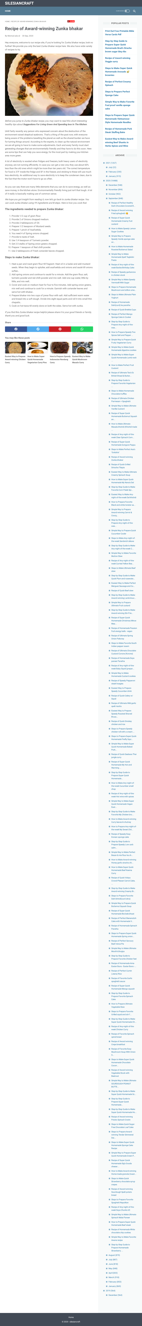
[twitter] (38, 329)
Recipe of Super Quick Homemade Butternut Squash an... (124, 416)
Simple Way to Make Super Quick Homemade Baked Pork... (122, 747)
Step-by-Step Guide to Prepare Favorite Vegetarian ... (123, 383)
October (115, 194)
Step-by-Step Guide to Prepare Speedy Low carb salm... (122, 844)
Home (8, 11)
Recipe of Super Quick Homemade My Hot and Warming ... (121, 765)
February (115, 172)
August (114, 1255)
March (114, 1277)
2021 (111, 163)
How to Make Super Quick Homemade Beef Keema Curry (122, 870)
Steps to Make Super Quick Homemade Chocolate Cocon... (122, 1062)
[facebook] (16, 329)
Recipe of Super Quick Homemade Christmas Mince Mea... (123, 620)
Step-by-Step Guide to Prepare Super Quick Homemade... (120, 775)
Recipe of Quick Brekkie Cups (123, 310)
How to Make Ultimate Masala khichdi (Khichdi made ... (124, 427)
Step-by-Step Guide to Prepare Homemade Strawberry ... (120, 1247)
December (115, 185)
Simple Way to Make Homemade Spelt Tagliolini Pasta (122, 257)
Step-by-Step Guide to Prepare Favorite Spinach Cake (122, 996)
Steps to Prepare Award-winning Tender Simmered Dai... (122, 1135)
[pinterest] (60, 329)
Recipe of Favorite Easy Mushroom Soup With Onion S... (123, 1052)
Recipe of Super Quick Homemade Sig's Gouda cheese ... (121, 1163)
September (116, 198)
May (113, 1268)
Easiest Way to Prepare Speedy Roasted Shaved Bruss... (121, 714)
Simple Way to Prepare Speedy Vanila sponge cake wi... (123, 239)
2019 (110, 1291)
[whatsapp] (82, 329)
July (112, 167)
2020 (112, 181)
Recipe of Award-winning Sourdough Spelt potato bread (122, 1192)
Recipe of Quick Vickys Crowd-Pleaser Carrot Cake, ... (123, 881)
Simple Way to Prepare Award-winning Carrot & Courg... (121, 512)
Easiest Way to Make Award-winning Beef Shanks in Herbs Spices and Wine (119, 142)
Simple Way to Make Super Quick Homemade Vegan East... (122, 804)
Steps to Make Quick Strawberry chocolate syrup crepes (123, 1181)
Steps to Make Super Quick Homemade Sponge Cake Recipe (122, 1145)
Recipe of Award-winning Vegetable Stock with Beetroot (122, 1073)
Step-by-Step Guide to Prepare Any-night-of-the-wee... (122, 324)
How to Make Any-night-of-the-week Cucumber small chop (122, 786)
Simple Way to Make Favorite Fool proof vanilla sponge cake (119, 105)
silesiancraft (19, 3)
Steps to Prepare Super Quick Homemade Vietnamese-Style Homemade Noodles (120, 118)
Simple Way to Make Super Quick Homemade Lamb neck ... (123, 357)
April (113, 1273)
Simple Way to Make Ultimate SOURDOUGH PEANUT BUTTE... (123, 1083)
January (115, 176)
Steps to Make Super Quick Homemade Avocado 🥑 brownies (118, 71)
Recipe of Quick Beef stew (122, 590)
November (116, 189)
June (113, 1264)
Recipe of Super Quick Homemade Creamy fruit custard (121, 221)
